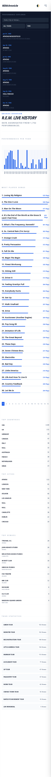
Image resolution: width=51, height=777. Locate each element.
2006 (43, 172)
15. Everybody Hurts (11, 291)
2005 (42, 172)
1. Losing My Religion (12, 195)
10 (32, 404)
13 (41, 404)
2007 (45, 172)
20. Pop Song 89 (9, 324)
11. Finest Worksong (11, 264)
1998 (31, 172)
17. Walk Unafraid (10, 304)
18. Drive (6, 311)
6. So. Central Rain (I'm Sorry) (15, 231)
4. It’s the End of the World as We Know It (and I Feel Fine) (21, 216)
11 (35, 404)
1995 (27, 172)
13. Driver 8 (7, 277)
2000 (34, 172)
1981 (6, 172)
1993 (24, 172)
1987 (15, 172)
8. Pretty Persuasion (11, 244)
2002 (37, 172)
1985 (12, 172)
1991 (21, 172)
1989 (18, 172)
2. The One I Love (10, 202)
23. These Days (9, 344)
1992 (22, 172)
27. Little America (10, 370)
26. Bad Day (7, 364)
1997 (30, 172)
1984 (10, 172)
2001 (36, 172)
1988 (16, 172)
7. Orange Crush (9, 238)
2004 (40, 172)
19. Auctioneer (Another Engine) (17, 317)
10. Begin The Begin (11, 257)
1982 (7, 172)
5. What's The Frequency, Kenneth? (18, 224)
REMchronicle (10, 5)
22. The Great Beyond (12, 337)
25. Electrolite (8, 357)
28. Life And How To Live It (14, 377)
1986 (13, 172)
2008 (46, 172)
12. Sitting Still (8, 271)
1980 (4, 172)
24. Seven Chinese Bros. (13, 350)
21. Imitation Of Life (11, 330)
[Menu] (45, 5)
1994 (25, 172)
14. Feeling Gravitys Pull (13, 284)
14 (45, 404)
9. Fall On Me (8, 251)
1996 (28, 172)
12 (38, 404)
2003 (39, 172)
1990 (19, 172)
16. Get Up (7, 297)
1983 (9, 172)
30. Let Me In (8, 390)
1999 (33, 172)
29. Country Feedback (12, 384)
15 (48, 404)
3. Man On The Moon (11, 208)
